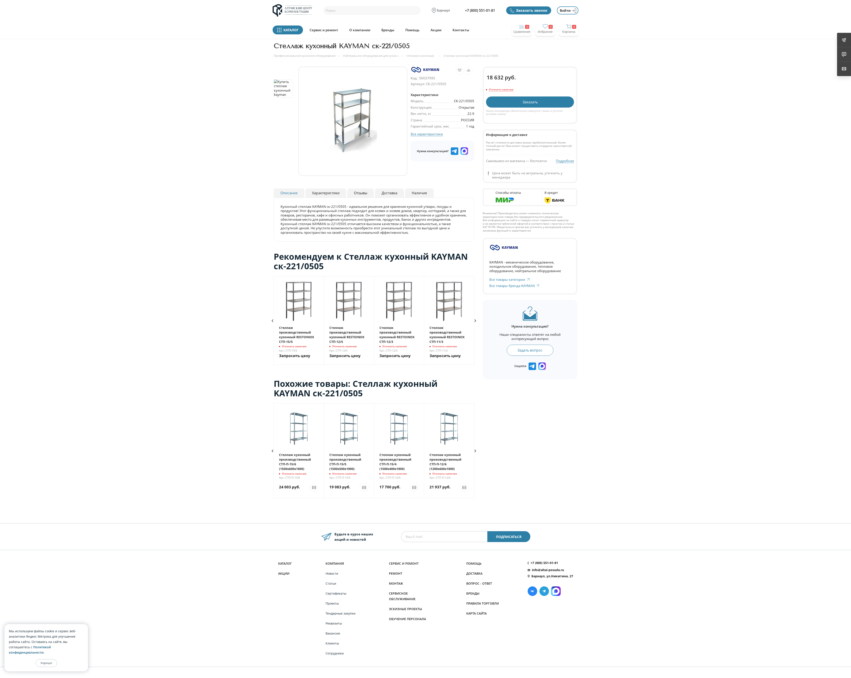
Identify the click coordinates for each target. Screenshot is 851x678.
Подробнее (565, 161)
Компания (335, 563)
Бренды (387, 30)
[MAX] (464, 151)
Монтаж (396, 583)
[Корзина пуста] (568, 40)
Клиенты (332, 643)
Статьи (331, 583)
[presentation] (272, 320)
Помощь (412, 30)
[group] (353, 121)
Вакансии (333, 633)
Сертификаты (336, 593)
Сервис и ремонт (324, 30)
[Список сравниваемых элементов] (521, 40)
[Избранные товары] (545, 40)
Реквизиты (334, 623)
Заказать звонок (531, 10)
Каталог (285, 563)
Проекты (332, 603)
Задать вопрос (530, 350)
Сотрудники (335, 653)
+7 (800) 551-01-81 (480, 10)
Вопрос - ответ (479, 583)
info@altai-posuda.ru (548, 570)
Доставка (474, 573)
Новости (332, 573)
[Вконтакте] (532, 591)
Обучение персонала (407, 619)
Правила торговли (482, 603)
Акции (436, 30)
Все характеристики (427, 134)
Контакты (461, 30)
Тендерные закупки (340, 613)
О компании (359, 30)
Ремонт (395, 573)
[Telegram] (544, 591)
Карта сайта (476, 613)
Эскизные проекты (405, 609)
